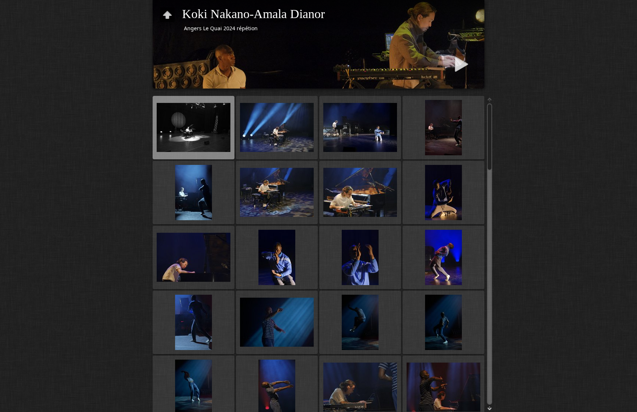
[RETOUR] (167, 14)
